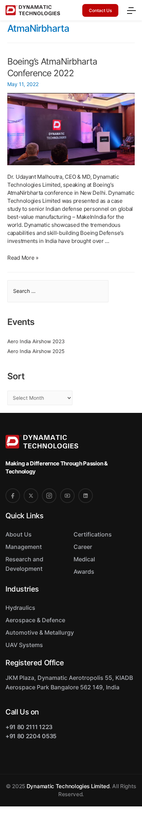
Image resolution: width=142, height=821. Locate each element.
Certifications (93, 534)
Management (23, 546)
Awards (84, 571)
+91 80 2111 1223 (28, 727)
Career (83, 546)
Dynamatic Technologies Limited (68, 786)
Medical (84, 559)
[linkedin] (85, 495)
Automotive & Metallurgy (39, 632)
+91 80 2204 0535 (30, 736)
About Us (18, 534)
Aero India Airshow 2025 (35, 351)
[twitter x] (31, 495)
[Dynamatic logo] (29, 10)
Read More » (23, 257)
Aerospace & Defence (35, 620)
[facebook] (12, 495)
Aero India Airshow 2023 (36, 341)
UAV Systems (24, 644)
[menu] (131, 9)
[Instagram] (49, 495)
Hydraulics (20, 607)
